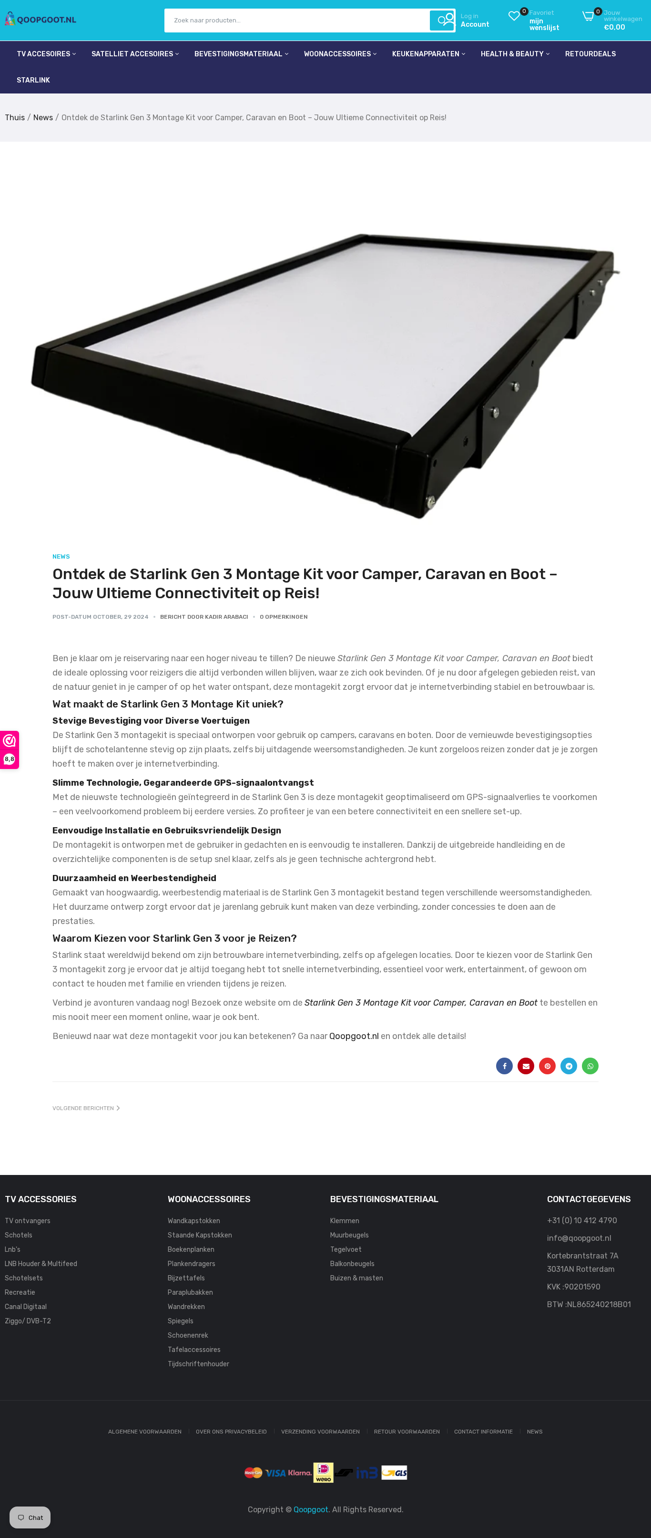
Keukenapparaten (426, 54)
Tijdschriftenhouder (198, 1364)
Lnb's (12, 1250)
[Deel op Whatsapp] (590, 1066)
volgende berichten (83, 1108)
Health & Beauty (513, 54)
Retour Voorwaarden (407, 1431)
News (43, 117)
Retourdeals (590, 54)
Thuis (15, 117)
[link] (632, 1469)
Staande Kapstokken (200, 1235)
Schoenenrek (188, 1335)
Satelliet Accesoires (133, 54)
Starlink (33, 80)
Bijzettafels (186, 1278)
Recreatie (20, 1293)
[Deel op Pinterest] (547, 1066)
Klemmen (344, 1221)
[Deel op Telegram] (568, 1066)
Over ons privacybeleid (231, 1431)
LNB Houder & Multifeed (41, 1264)
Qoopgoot (311, 1509)
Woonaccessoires (338, 54)
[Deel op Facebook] (504, 1066)
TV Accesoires (44, 54)
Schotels (18, 1235)
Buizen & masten (356, 1278)
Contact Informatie (483, 1431)
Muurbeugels (349, 1235)
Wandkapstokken (194, 1221)
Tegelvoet (346, 1250)
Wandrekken (186, 1307)
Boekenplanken (191, 1250)
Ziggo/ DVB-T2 (28, 1321)
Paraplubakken (190, 1293)
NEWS (535, 1431)
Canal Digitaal (26, 1307)
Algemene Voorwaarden (145, 1431)
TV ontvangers (28, 1221)
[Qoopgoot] (40, 20)
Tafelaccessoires (194, 1350)
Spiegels (180, 1321)
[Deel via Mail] (526, 1066)
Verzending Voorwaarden (320, 1431)
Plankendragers (191, 1264)
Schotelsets (24, 1278)
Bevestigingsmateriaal (239, 54)
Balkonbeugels (352, 1264)
